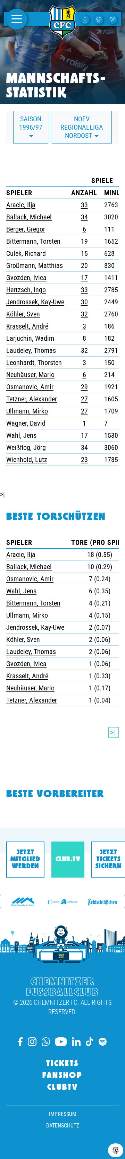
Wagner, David (25, 423)
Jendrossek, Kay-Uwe (35, 302)
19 (84, 241)
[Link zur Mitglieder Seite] (113, 19)
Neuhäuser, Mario (30, 375)
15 (84, 253)
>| (2, 494)
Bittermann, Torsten (33, 241)
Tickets (62, 1064)
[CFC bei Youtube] (60, 1041)
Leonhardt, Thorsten (34, 362)
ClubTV (62, 1087)
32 (84, 314)
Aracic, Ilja (20, 205)
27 (84, 399)
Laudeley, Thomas (31, 350)
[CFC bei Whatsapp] (46, 1041)
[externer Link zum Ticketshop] (86, 19)
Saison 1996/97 (30, 123)
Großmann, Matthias (34, 265)
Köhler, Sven (23, 314)
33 (84, 205)
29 (84, 387)
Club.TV (68, 859)
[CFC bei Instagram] (32, 1041)
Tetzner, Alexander (31, 399)
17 (84, 277)
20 (84, 265)
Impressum (62, 1114)
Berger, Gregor (25, 229)
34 (84, 217)
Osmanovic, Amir (29, 387)
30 (84, 302)
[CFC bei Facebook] (20, 1041)
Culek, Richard (26, 253)
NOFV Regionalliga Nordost (81, 127)
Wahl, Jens (21, 435)
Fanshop (62, 1076)
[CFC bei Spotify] (102, 1041)
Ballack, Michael (29, 217)
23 (84, 459)
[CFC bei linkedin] (76, 1041)
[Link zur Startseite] (62, 36)
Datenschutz (62, 1125)
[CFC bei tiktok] (89, 1041)
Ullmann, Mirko (27, 411)
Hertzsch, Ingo (26, 290)
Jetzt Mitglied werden (25, 859)
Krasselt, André (27, 326)
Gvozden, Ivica (26, 277)
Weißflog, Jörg (26, 447)
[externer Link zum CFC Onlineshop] (99, 19)
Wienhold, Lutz (26, 459)
